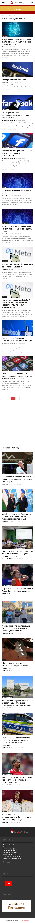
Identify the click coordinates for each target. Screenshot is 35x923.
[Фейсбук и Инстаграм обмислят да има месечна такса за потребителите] (17, 140)
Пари (4, 473)
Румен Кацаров (6, 195)
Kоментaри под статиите (11, 855)
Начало (4, 15)
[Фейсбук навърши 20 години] (17, 69)
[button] (3, 2)
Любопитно (6, 76)
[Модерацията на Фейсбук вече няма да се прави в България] (17, 254)
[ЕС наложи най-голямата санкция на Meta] (17, 180)
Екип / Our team (8, 847)
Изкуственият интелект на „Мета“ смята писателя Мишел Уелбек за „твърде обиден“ (17, 41)
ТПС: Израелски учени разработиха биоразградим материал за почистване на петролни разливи (17, 702)
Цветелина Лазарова (8, 120)
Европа (4, 187)
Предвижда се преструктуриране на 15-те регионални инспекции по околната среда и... (17, 553)
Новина (4, 296)
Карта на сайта (25, 920)
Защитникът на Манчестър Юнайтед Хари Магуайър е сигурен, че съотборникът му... (17, 779)
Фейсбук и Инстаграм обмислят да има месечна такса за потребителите (17, 153)
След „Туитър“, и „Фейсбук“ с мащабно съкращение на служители (17, 374)
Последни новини (7, 510)
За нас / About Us (8, 845)
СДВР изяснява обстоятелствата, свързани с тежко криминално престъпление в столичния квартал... (16, 741)
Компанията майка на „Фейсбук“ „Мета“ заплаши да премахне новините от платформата (16, 302)
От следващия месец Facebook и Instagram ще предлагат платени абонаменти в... (16, 115)
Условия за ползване (10, 851)
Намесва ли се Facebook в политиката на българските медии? (17, 339)
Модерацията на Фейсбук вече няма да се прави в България (17, 265)
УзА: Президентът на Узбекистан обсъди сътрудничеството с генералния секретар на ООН (16, 516)
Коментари (5, 334)
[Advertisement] (17, 420)
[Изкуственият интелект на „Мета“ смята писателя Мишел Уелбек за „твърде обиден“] (17, 29)
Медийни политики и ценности (13, 858)
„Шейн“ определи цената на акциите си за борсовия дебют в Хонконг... (16, 665)
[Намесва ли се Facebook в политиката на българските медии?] (17, 328)
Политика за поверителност (12, 856)
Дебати (4, 47)
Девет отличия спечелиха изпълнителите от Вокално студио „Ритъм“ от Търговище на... (17, 817)
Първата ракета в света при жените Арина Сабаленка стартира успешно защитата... (17, 591)
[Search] (32, 2)
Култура (4, 622)
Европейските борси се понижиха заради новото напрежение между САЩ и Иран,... (17, 479)
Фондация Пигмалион (10, 853)
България (5, 36)
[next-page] (21, 398)
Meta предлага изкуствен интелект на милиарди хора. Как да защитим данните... (17, 228)
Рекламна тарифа (9, 849)
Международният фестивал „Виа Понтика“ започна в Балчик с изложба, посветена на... (16, 628)
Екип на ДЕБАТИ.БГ (7, 82)
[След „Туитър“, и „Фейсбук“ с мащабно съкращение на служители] (17, 363)
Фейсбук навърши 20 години (14, 79)
